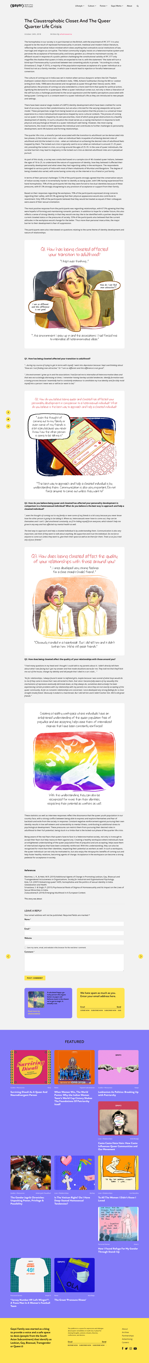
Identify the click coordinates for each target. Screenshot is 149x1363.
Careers (125, 1342)
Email (27, 928)
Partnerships (128, 1335)
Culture (91, 6)
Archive (125, 1332)
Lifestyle (79, 6)
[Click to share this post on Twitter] (8, 419)
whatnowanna (66, 34)
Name (27, 919)
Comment (29, 951)
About (129, 6)
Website (28, 938)
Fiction (103, 6)
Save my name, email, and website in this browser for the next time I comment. (56, 947)
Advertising (127, 1339)
